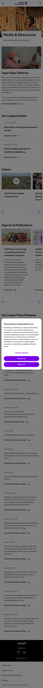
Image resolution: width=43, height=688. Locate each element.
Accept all (21, 358)
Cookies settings (21, 352)
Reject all (21, 364)
